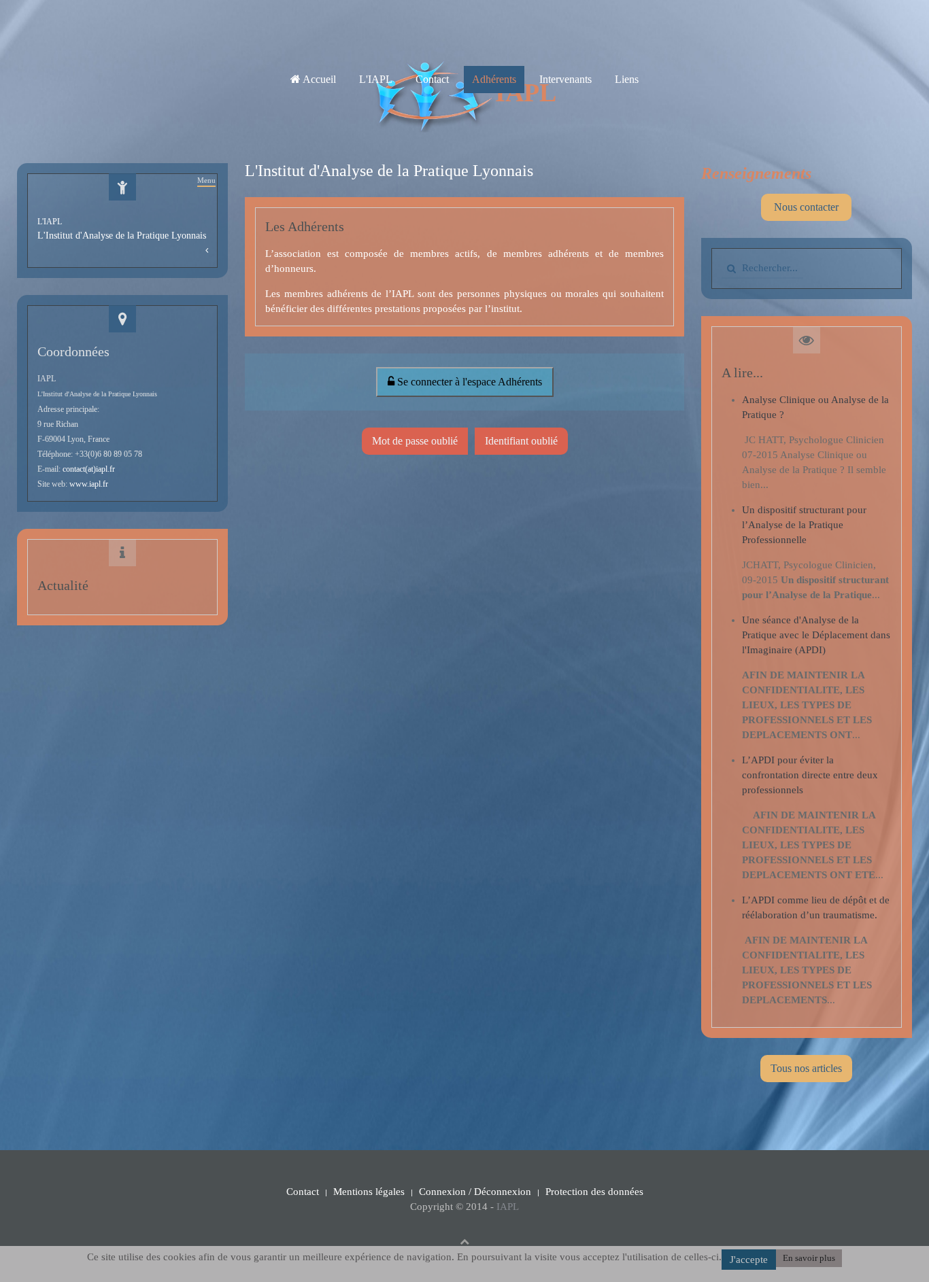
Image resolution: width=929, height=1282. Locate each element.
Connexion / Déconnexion (475, 1191)
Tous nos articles (806, 1068)
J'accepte (749, 1259)
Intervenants (565, 79)
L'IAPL (375, 79)
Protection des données (594, 1191)
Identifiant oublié (521, 441)
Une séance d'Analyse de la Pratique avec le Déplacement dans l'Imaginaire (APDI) (816, 634)
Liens (627, 79)
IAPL (507, 1206)
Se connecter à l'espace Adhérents (468, 381)
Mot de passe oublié (415, 441)
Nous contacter (806, 207)
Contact (432, 79)
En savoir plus (809, 1258)
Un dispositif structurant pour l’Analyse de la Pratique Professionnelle (804, 524)
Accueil (318, 79)
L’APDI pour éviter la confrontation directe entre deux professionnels (810, 775)
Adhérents (494, 79)
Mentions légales (369, 1191)
